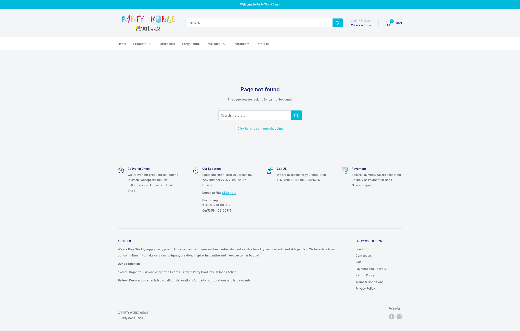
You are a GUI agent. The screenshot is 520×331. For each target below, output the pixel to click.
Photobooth (241, 43)
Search (360, 249)
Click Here (229, 192)
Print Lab (263, 43)
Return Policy (365, 275)
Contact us (363, 255)
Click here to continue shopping (260, 128)
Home (122, 43)
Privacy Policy (365, 288)
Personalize (166, 43)
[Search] (338, 22)
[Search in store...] (296, 115)
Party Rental (191, 43)
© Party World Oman (130, 318)
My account (359, 25)
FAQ (358, 262)
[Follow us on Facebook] (391, 316)
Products (140, 43)
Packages (214, 43)
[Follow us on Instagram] (399, 316)
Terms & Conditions (369, 282)
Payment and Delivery (370, 268)
